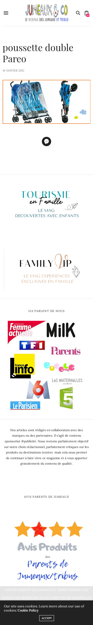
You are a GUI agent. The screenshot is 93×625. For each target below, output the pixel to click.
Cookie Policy (28, 610)
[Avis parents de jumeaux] (46, 548)
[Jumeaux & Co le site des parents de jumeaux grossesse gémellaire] (46, 13)
